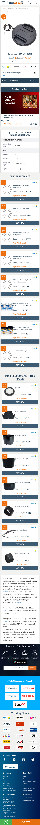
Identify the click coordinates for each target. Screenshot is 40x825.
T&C (4, 76)
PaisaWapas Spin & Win (9, 816)
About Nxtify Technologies (9, 790)
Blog (4, 778)
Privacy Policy (6, 785)
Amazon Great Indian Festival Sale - (8, 802)
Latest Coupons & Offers (29, 781)
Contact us (27, 794)
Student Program (27, 790)
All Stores (25, 778)
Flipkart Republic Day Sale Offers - (9, 809)
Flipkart (28, 58)
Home (24, 776)
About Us (5, 776)
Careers (25, 783)
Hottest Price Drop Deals (29, 788)
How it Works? (6, 783)
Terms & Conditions (8, 788)
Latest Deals (26, 785)
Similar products (20, 176)
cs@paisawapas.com (28, 800)
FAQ (4, 781)
